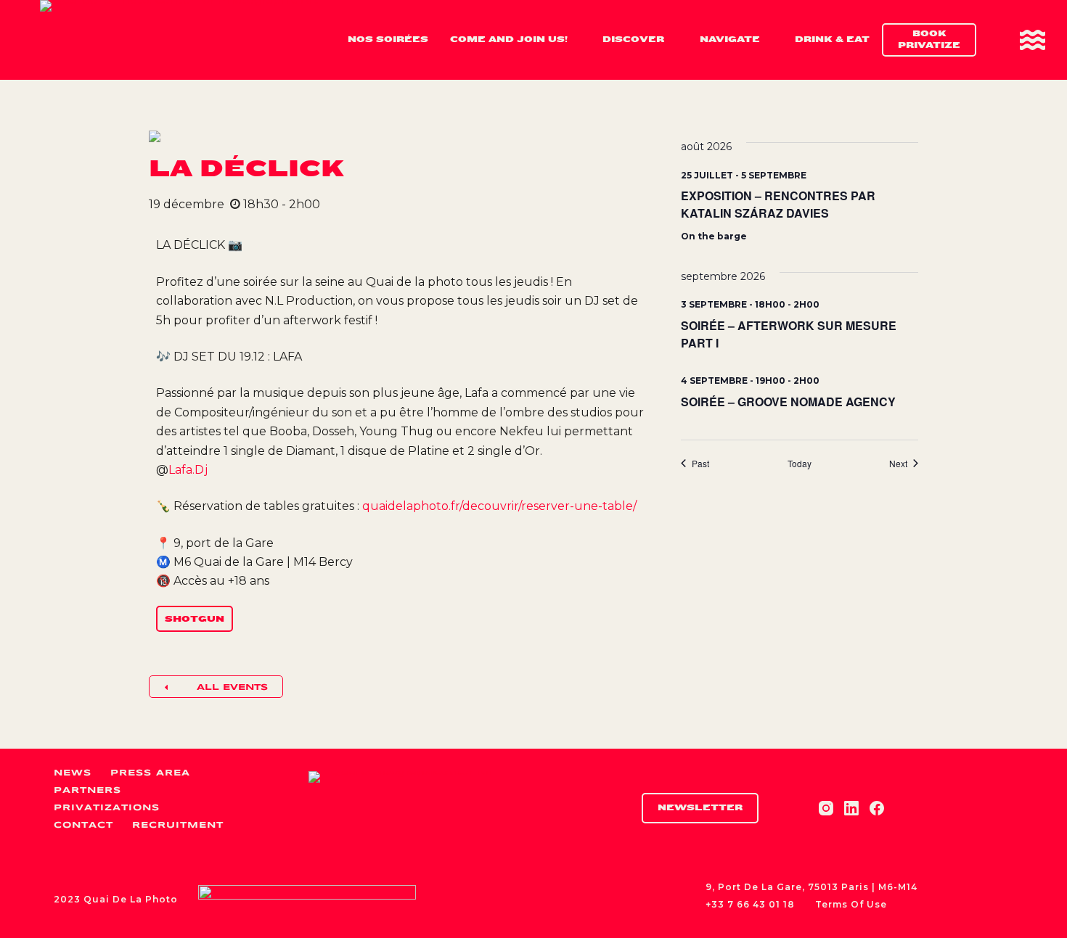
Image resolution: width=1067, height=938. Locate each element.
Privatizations (107, 808)
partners (87, 790)
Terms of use (851, 904)
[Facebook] (877, 808)
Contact (83, 825)
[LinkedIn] (851, 808)
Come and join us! (509, 39)
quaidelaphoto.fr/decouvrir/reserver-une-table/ (499, 506)
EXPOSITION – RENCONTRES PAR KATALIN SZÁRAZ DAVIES (778, 204)
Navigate (730, 39)
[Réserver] (1032, 40)
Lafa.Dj (188, 470)
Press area (150, 773)
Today (800, 463)
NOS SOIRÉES (388, 39)
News (72, 773)
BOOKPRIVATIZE (929, 39)
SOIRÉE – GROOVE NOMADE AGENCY (788, 401)
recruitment (178, 825)
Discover (633, 39)
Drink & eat (832, 39)
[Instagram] (826, 808)
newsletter (700, 807)
